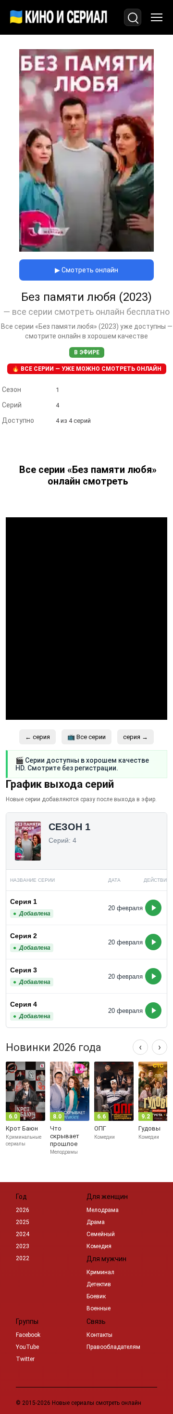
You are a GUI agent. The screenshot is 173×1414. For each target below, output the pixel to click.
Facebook (28, 1335)
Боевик (96, 1296)
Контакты (99, 1335)
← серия (37, 737)
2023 (22, 1246)
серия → (135, 737)
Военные (98, 1308)
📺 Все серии (86, 737)
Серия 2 (23, 936)
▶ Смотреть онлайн (86, 270)
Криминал (100, 1272)
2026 (22, 1210)
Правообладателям (113, 1347)
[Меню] (156, 17)
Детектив (98, 1284)
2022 (22, 1258)
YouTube (27, 1347)
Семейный (100, 1234)
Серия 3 (23, 970)
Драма (95, 1222)
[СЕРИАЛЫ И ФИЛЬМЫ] (59, 17)
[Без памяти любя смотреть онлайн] (86, 249)
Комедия (98, 1246)
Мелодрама (102, 1210)
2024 (22, 1234)
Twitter (25, 1359)
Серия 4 (23, 1004)
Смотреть (153, 908)
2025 (22, 1222)
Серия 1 (23, 901)
